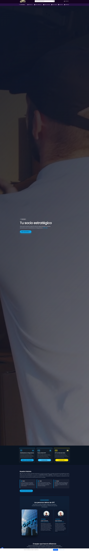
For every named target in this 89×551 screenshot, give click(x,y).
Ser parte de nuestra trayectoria (26, 490)
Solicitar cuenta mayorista (27, 460)
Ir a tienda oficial (44, 460)
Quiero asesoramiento (25, 231)
